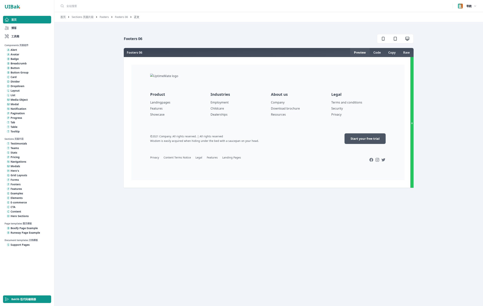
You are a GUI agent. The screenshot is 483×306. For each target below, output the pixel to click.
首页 (14, 19)
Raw (406, 52)
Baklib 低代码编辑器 (23, 299)
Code (377, 52)
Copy (392, 52)
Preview (360, 52)
